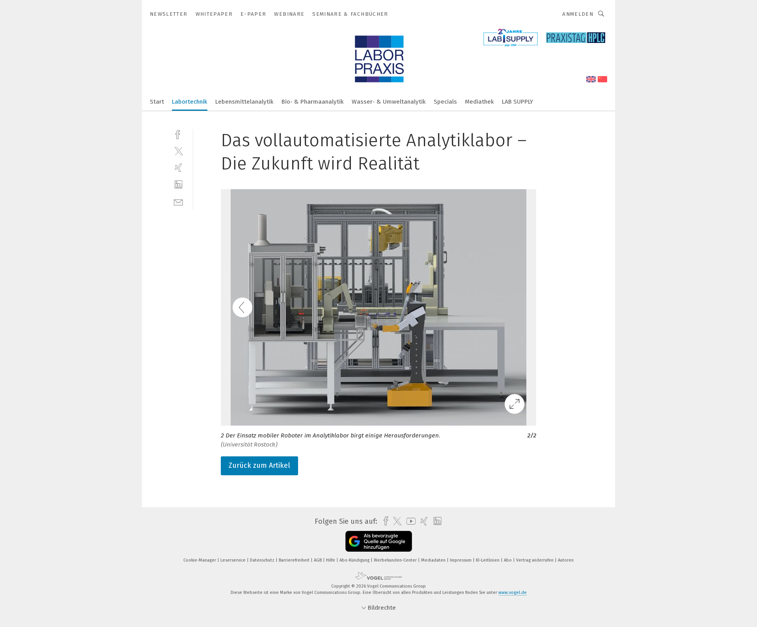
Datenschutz (263, 560)
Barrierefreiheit (295, 560)
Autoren (566, 560)
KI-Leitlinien (488, 560)
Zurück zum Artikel (259, 465)
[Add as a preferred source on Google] (378, 541)
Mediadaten (434, 560)
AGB (318, 560)
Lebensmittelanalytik (244, 101)
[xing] (178, 168)
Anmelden (577, 14)
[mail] (178, 202)
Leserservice (233, 560)
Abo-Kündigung (355, 560)
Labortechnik (189, 101)
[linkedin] (178, 185)
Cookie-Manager (200, 560)
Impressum (461, 560)
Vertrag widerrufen (535, 560)
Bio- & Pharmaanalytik (313, 101)
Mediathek (479, 101)
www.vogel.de (512, 592)
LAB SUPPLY (517, 101)
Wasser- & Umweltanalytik (389, 101)
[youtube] (409, 521)
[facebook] (178, 134)
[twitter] (178, 151)
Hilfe (331, 560)
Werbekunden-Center (396, 560)
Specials (445, 101)
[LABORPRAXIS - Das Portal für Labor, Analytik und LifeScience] (157, 101)
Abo (508, 560)
